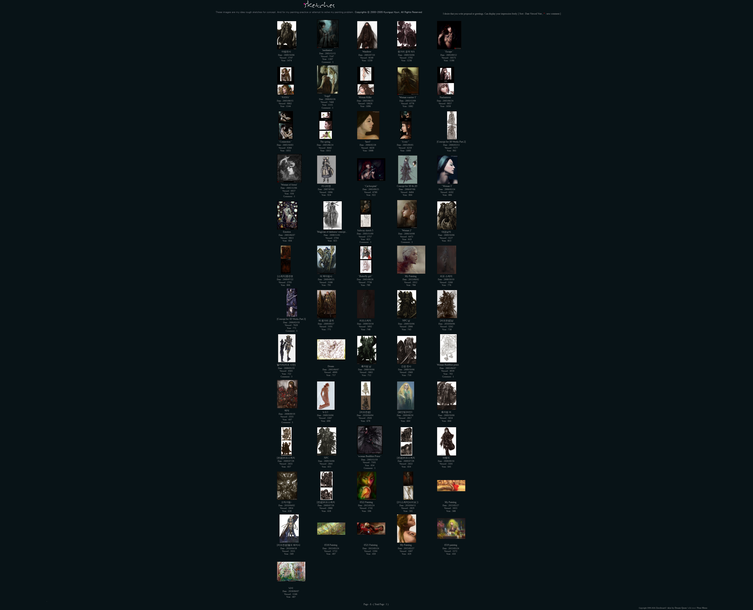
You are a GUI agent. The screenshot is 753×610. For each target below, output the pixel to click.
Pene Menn (702, 608)
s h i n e (691, 608)
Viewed (533, 13)
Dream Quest (681, 608)
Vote (540, 13)
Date (527, 13)
